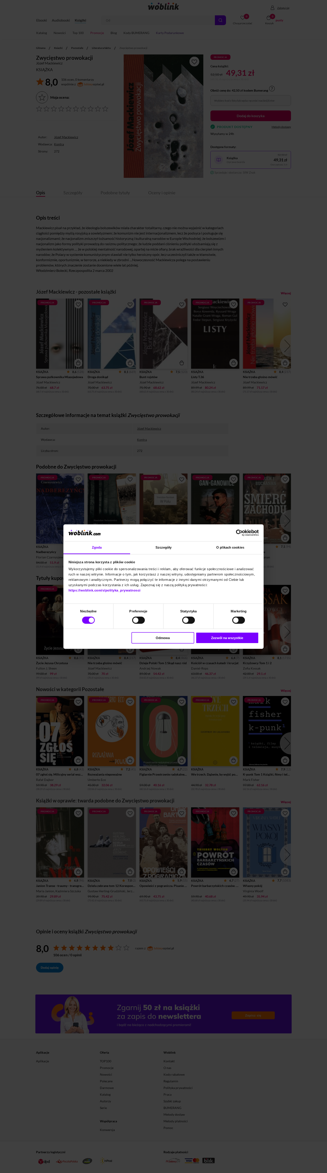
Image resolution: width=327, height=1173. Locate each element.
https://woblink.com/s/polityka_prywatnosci (105, 590)
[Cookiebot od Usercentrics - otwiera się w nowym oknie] (239, 532)
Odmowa (163, 638)
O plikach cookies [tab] (230, 547)
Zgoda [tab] (97, 547)
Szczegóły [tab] (163, 547)
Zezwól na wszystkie (227, 638)
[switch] (138, 620)
